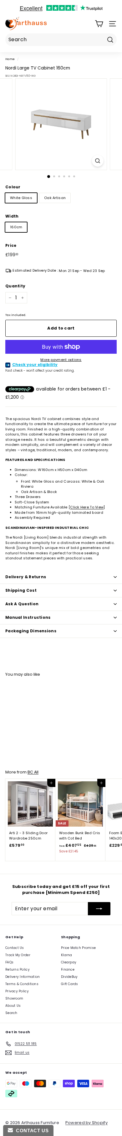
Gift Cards (69, 984)
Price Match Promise (78, 947)
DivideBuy (69, 976)
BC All (33, 772)
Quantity (15, 286)
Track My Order (17, 955)
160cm (16, 227)
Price (10, 245)
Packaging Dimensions (30, 631)
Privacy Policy (17, 991)
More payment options (61, 359)
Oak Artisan (55, 197)
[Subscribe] (99, 908)
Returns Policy (17, 969)
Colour (13, 187)
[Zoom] (97, 161)
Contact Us (14, 947)
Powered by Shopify (86, 1123)
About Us (13, 1005)
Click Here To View (87, 507)
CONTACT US (30, 1130)
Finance (67, 969)
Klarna (66, 955)
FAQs (9, 962)
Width (11, 216)
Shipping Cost (21, 590)
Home (10, 59)
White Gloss (21, 197)
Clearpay (68, 962)
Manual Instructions (28, 617)
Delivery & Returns (25, 576)
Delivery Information (22, 976)
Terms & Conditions (21, 984)
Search (11, 1013)
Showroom (14, 998)
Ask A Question (21, 604)
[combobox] (61, 39)
